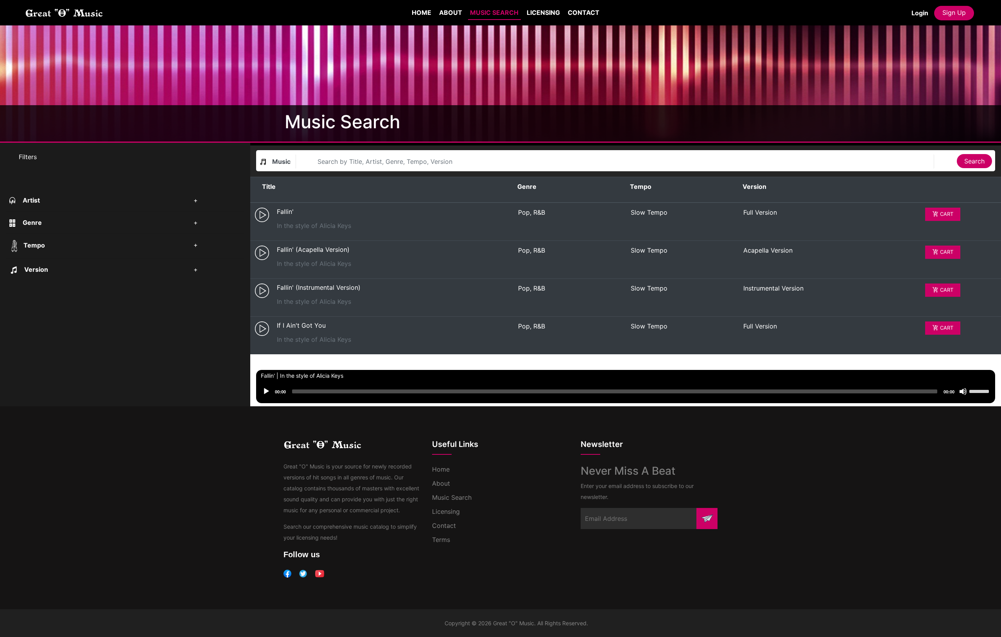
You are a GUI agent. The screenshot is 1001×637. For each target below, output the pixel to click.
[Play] (266, 391)
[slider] (980, 391)
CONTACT (583, 12)
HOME (422, 12)
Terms (441, 540)
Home (441, 469)
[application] (625, 392)
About (441, 483)
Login (919, 13)
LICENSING (543, 12)
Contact (444, 525)
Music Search (452, 497)
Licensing (446, 511)
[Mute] (963, 391)
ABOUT (450, 12)
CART (945, 214)
